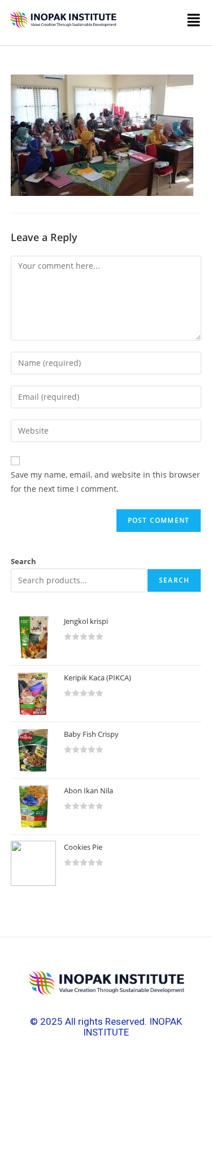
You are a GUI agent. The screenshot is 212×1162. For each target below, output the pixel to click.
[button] (163, 22)
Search (23, 561)
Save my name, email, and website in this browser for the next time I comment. (105, 481)
